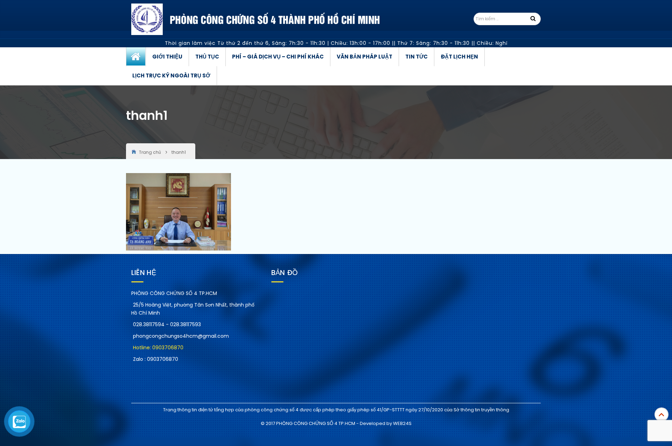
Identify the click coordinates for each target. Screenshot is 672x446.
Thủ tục (207, 56)
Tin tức (416, 56)
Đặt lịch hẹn (459, 56)
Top (661, 414)
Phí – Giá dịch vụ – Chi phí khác (278, 56)
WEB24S (402, 423)
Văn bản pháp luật (364, 56)
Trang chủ (136, 56)
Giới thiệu (167, 56)
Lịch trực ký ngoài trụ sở (171, 75)
